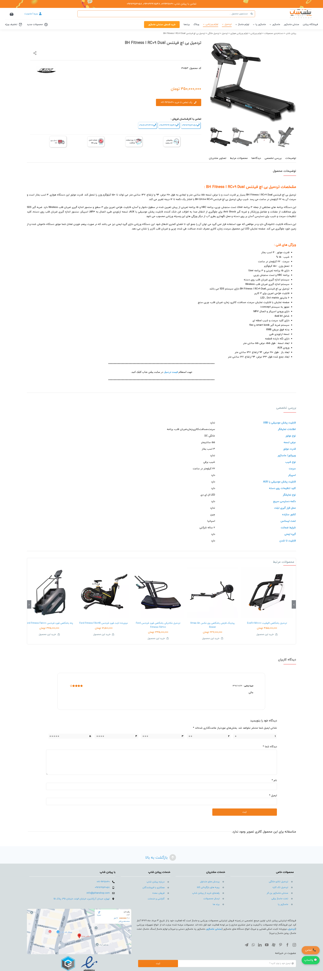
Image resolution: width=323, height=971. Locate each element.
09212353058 (189, 125)
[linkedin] (260, 945)
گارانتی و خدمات (156, 898)
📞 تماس (310, 950)
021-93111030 (103, 881)
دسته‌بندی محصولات (273, 33)
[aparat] (273, 945)
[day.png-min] (133, 138)
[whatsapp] (253, 945)
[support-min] (171, 138)
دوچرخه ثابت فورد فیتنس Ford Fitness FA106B (103, 623)
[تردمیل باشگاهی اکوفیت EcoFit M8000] (267, 592)
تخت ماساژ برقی (279, 898)
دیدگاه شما (270, 746)
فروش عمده (158, 893)
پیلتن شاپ (291, 33)
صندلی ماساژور (214, 929)
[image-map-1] (79, 910)
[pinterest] (280, 945)
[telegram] (246, 945)
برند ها (216, 904)
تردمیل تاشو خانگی (278, 881)
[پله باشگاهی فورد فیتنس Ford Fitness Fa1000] (49, 592)
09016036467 (146, 125)
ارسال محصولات (211, 898)
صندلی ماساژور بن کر (277, 893)
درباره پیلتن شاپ (156, 881)
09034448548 (167, 125)
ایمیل (273, 795)
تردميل (291, 929)
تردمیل (225, 33)
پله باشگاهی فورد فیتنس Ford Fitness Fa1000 (49, 623)
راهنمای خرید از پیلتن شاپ (206, 893)
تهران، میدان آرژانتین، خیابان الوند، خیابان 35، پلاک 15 (81, 898)
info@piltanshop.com (98, 893)
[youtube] (266, 945)
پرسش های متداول (210, 881)
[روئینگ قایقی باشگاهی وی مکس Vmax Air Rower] (212, 592)
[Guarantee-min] (95, 138)
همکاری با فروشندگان (153, 887)
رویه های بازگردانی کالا (208, 887)
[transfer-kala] (58, 137)
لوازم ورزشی (256, 33)
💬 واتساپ (310, 960)
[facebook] (287, 945)
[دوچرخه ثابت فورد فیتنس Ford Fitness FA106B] (103, 592)
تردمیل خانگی (214, 33)
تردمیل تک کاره (280, 887)
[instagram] (294, 945)
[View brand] (46, 67)
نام (274, 780)
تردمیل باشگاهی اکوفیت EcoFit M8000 (267, 623)
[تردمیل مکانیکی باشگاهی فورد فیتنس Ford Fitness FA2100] (158, 592)
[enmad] (79, 955)
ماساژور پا (283, 904)
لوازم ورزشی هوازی (239, 33)
